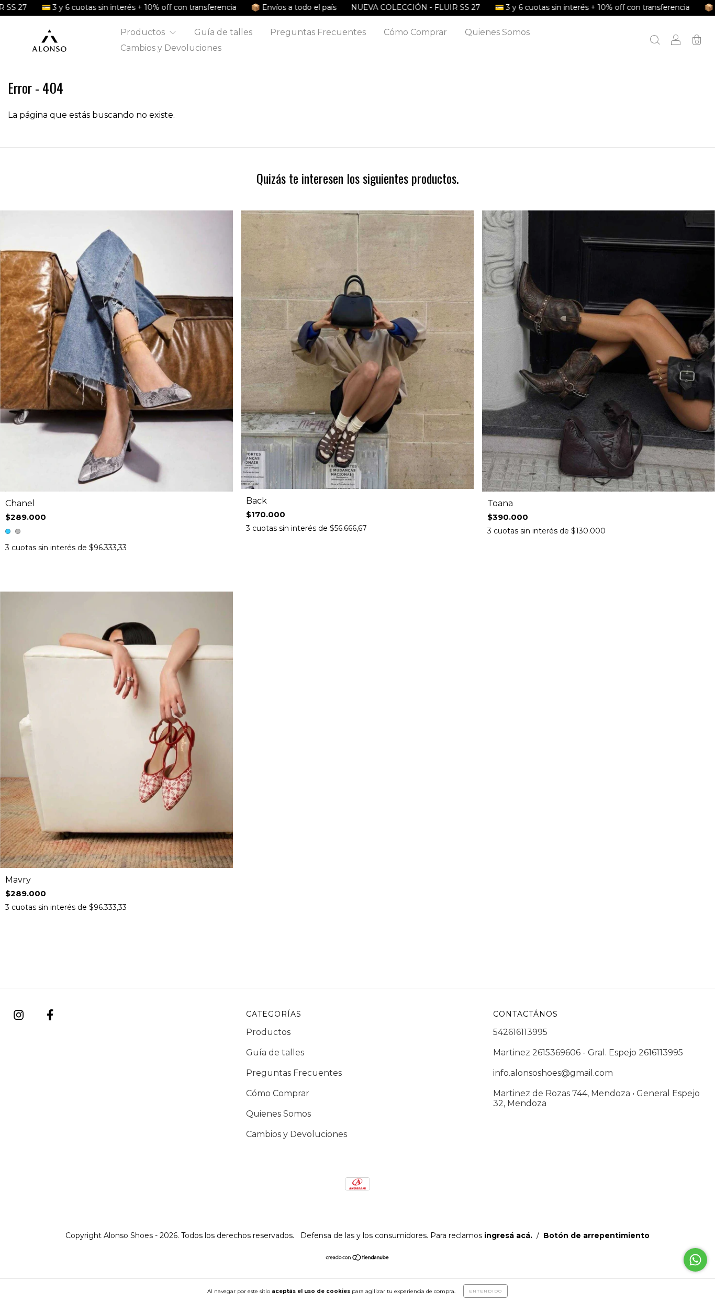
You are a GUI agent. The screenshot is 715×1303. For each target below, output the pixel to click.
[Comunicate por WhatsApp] (695, 1260)
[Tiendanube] (357, 1258)
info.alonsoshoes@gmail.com (553, 1073)
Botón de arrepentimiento (596, 1235)
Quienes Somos (497, 32)
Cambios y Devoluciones (170, 48)
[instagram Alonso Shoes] (19, 1015)
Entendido (485, 1291)
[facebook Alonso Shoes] (50, 1015)
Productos (143, 32)
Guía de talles (223, 32)
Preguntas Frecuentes (318, 32)
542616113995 (520, 1032)
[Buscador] (655, 41)
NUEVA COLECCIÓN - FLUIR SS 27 (340, 7)
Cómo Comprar (415, 32)
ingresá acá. (508, 1235)
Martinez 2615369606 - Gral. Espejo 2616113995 (588, 1052)
